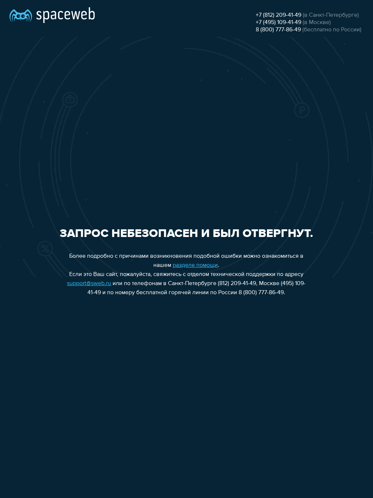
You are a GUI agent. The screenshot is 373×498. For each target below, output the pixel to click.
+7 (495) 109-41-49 (278, 23)
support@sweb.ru (89, 284)
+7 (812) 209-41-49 (278, 15)
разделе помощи (195, 265)
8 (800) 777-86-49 (278, 30)
